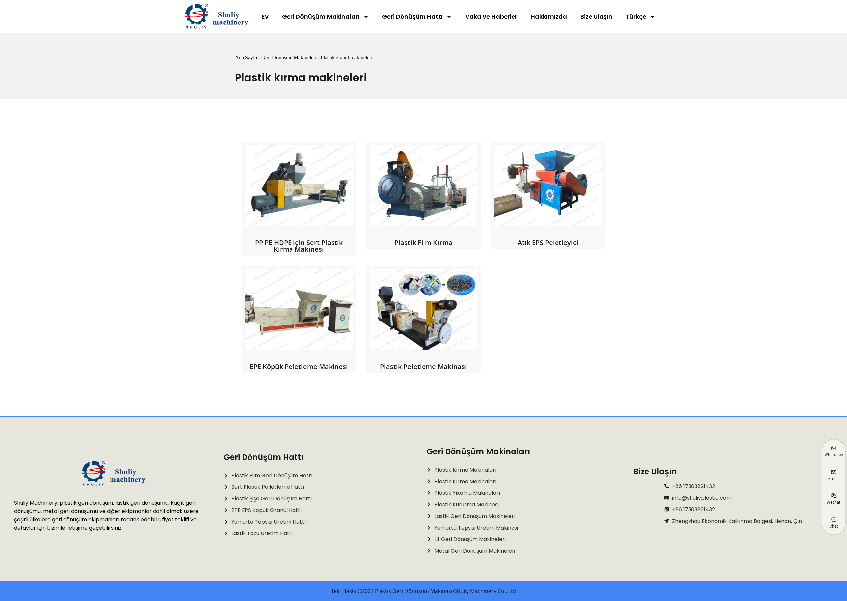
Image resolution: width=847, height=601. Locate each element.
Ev (265, 16)
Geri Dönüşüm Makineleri (288, 57)
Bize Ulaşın (596, 16)
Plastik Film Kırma (423, 242)
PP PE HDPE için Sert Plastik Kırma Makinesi (299, 246)
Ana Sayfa (246, 57)
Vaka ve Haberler (491, 16)
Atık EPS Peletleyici (548, 242)
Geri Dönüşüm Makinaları (321, 16)
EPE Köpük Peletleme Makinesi (299, 366)
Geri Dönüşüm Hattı (412, 16)
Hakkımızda (549, 16)
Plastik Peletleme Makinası (423, 366)
